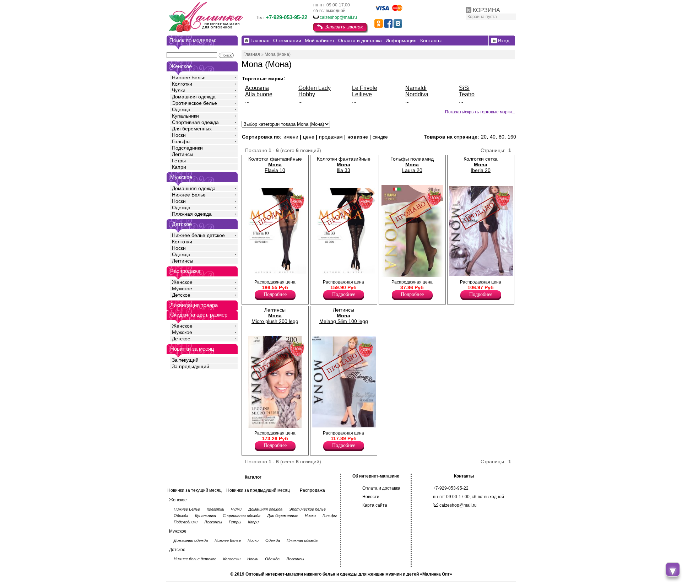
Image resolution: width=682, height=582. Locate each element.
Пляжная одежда (192, 214)
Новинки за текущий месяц (194, 490)
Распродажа (312, 490)
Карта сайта (374, 505)
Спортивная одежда (195, 122)
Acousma (257, 88)
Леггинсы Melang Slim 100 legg (343, 315)
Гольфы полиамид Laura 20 (412, 164)
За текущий (185, 360)
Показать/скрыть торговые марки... (480, 111)
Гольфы (181, 141)
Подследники (187, 148)
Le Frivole (364, 88)
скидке (380, 137)
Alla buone (258, 94)
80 (501, 137)
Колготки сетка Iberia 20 (481, 164)
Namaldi (416, 88)
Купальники (185, 116)
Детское (182, 224)
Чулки (178, 90)
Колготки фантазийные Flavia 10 (275, 164)
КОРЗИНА (486, 10)
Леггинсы (182, 154)
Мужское (182, 288)
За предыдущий (190, 366)
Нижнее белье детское (198, 235)
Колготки (182, 84)
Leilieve (362, 94)
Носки (179, 135)
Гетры (179, 160)
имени (290, 137)
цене (308, 137)
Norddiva (416, 94)
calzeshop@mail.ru (338, 17)
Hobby (306, 94)
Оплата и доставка (381, 488)
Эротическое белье (194, 103)
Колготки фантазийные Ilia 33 (343, 164)
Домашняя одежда (194, 96)
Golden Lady (314, 88)
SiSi (464, 88)
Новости (370, 496)
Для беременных (192, 128)
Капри (179, 167)
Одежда (181, 109)
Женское (182, 282)
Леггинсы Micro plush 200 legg (274, 315)
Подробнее (275, 294)
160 (512, 137)
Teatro (467, 94)
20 (484, 137)
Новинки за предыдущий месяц (258, 490)
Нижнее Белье (189, 77)
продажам (331, 137)
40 (493, 137)
